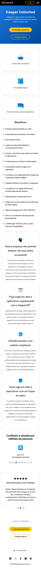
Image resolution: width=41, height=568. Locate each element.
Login (30, 2)
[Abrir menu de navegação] (38, 2)
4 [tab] (19, 462)
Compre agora (20, 37)
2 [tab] (13, 462)
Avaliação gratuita (20, 30)
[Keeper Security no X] (15, 558)
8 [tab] (31, 462)
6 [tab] (25, 462)
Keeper (7, 2)
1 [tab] (10, 462)
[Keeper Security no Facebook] (20, 558)
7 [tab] (28, 462)
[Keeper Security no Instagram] (25, 558)
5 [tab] (22, 462)
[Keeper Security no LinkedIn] (10, 558)
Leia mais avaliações (20, 521)
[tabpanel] (20, 452)
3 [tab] (16, 462)
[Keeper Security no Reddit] (30, 558)
